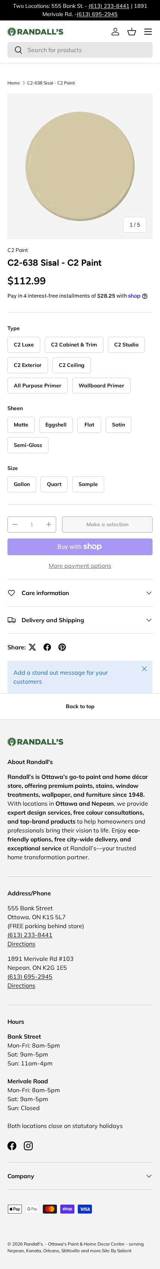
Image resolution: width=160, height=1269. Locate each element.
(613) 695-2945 (97, 14)
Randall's (33, 1244)
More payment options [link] (80, 565)
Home (13, 83)
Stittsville (70, 1250)
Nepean (15, 1250)
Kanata (33, 1250)
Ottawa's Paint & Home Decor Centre (86, 1244)
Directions (21, 943)
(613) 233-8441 (109, 6)
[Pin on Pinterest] (62, 647)
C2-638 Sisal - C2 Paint (51, 83)
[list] (80, 166)
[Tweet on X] (32, 647)
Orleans (51, 1250)
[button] (132, 31)
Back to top (80, 706)
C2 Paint (17, 250)
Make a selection (107, 524)
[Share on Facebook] (47, 647)
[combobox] (80, 50)
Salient (124, 1250)
